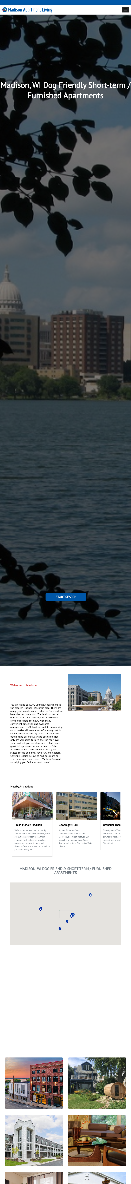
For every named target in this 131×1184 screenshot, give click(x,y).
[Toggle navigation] (125, 9)
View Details (33, 1085)
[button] (90, 895)
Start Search (66, 597)
